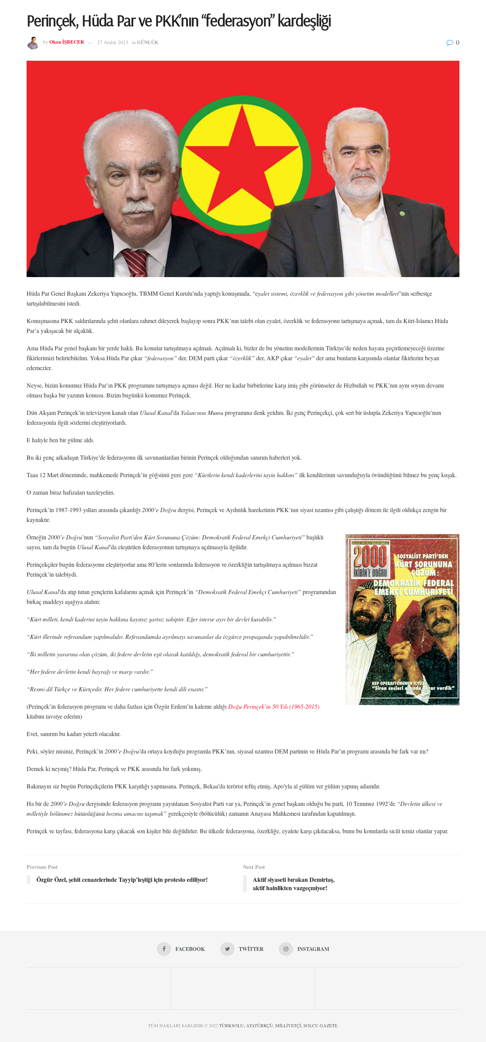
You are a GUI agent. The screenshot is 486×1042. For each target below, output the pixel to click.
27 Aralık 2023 (112, 42)
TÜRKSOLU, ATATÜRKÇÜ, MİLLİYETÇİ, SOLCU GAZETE (278, 1025)
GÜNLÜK (147, 42)
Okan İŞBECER (66, 42)
